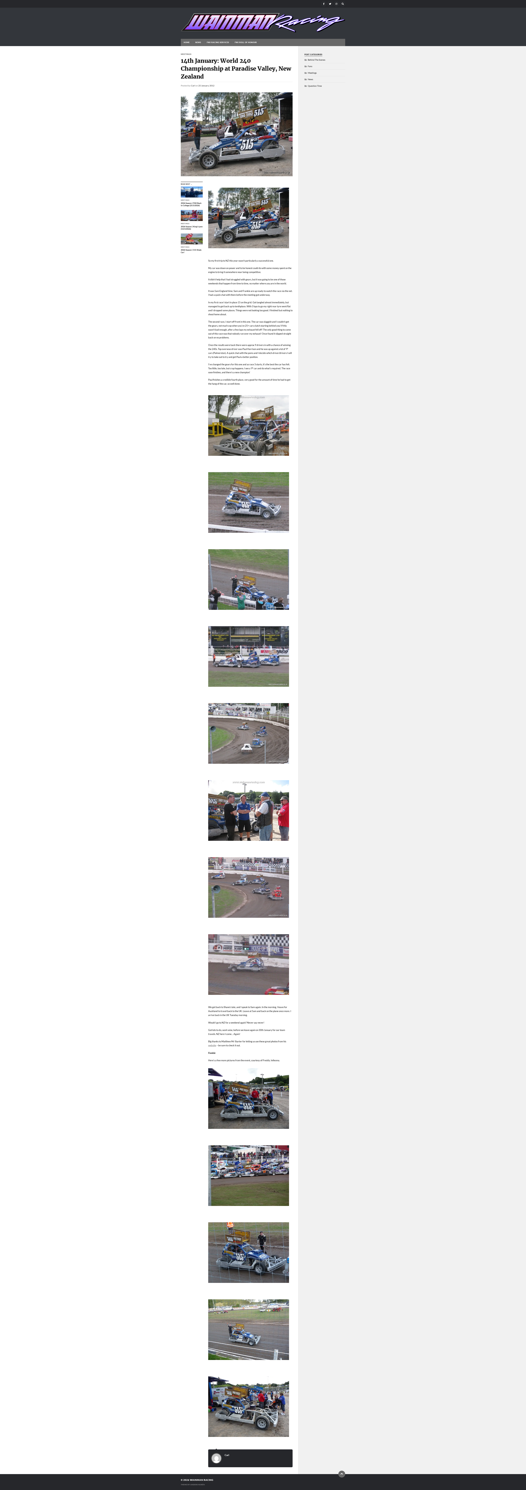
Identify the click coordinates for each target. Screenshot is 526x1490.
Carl (193, 85)
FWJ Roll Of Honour (246, 42)
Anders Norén (197, 1485)
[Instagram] (336, 3)
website (212, 1045)
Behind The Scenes (316, 59)
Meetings (186, 54)
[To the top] (341, 1474)
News (198, 42)
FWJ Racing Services (218, 42)
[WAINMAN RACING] (263, 31)
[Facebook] (323, 3)
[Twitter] (330, 3)
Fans (310, 66)
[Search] (342, 3)
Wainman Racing (201, 1479)
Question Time (315, 85)
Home (187, 42)
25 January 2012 (206, 85)
